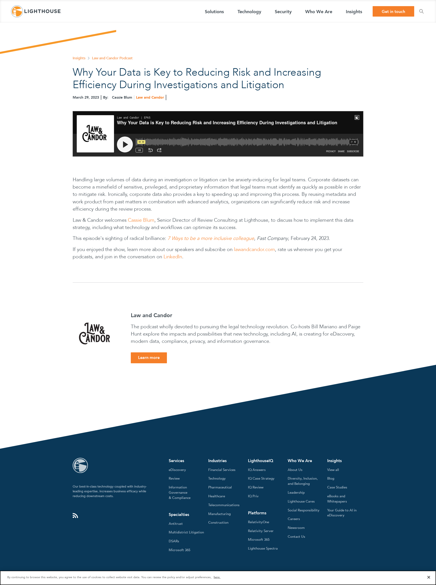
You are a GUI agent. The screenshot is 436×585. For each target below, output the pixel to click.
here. (217, 577)
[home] (36, 11)
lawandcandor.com (254, 249)
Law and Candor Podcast (112, 58)
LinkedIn (173, 256)
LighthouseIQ (260, 461)
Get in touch (393, 12)
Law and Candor (150, 97)
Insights (79, 58)
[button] (214, 11)
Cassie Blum (141, 220)
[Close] (429, 577)
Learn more (149, 358)
